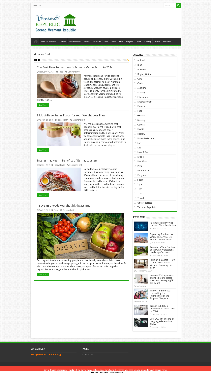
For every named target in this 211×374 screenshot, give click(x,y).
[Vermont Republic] (56, 22)
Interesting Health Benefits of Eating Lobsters (67, 160)
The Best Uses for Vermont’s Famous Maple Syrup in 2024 (75, 67)
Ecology (141, 92)
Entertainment (75, 42)
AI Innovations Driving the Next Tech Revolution (163, 224)
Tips (139, 193)
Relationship (143, 170)
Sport (140, 179)
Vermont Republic (48, 42)
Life (139, 147)
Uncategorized (144, 202)
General (141, 124)
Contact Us (36, 5)
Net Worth (97, 42)
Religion (129, 42)
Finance (157, 42)
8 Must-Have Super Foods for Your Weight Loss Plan (71, 115)
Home (35, 41)
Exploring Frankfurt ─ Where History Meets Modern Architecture (161, 237)
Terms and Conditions (98, 373)
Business (62, 42)
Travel (113, 42)
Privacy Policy (116, 373)
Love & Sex (142, 152)
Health (138, 42)
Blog (139, 65)
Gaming (147, 42)
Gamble (141, 115)
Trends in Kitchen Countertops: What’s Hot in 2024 (162, 309)
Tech (106, 42)
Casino (140, 83)
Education (167, 42)
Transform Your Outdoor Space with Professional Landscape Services (163, 250)
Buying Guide (144, 74)
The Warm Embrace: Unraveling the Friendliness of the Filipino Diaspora (160, 294)
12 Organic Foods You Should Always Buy (63, 205)
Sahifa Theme (50, 370)
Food (61, 72)
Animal (141, 60)
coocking (141, 88)
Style (121, 42)
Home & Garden (145, 138)
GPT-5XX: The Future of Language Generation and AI (162, 321)
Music (140, 156)
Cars (139, 78)
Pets (139, 166)
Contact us (88, 354)
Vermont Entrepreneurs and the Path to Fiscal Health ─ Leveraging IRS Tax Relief (162, 279)
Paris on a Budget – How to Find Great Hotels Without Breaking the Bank (162, 264)
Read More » (43, 105)
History (86, 42)
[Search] (178, 5)
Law (139, 143)
